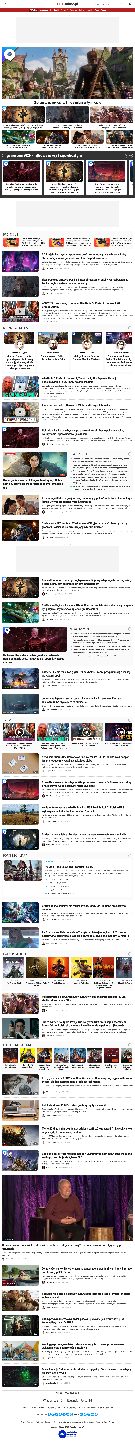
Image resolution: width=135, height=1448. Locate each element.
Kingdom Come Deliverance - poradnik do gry (44, 1059)
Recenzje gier (101, 454)
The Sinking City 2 (13, 970)
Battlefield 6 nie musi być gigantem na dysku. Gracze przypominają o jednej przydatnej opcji (67, 678)
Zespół (91, 1422)
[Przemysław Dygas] (4, 120)
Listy (65, 10)
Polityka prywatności (59, 1422)
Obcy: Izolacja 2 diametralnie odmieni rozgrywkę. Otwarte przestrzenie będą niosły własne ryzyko (67, 1376)
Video (97, 10)
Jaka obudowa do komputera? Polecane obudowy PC (94, 656)
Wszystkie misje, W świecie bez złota (62, 893)
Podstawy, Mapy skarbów (58, 879)
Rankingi (57, 10)
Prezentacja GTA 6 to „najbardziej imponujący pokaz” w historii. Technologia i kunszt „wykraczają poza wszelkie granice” (87, 139)
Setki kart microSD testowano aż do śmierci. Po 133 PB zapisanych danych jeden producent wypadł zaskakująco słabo (67, 763)
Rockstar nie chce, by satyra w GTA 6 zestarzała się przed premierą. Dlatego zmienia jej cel (67, 1300)
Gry (51, 10)
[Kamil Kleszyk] (48, 120)
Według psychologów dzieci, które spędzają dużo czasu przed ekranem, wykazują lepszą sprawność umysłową (67, 1350)
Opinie (81, 10)
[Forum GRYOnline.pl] (71, 1414)
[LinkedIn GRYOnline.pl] (67, 1414)
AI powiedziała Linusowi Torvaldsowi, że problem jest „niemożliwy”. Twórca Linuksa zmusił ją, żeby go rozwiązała (67, 1218)
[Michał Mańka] (4, 96)
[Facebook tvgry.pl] (96, 1414)
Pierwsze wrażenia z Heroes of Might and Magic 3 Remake (67, 412)
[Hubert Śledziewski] (73, 141)
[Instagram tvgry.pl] (88, 1414)
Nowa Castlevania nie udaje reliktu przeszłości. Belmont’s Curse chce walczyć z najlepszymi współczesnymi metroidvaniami (106, 177)
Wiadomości (51, 1401)
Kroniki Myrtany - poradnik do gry (111, 1058)
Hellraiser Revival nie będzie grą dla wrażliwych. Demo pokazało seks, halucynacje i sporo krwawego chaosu (21, 176)
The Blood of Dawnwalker (58, 970)
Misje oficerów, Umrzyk (57, 883)
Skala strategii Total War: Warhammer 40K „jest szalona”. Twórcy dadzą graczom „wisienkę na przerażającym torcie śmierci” (52, 139)
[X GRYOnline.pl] (56, 1414)
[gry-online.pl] (67, 4)
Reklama (85, 1422)
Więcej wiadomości (67, 1393)
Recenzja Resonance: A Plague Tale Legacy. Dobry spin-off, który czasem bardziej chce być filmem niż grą (35, 471)
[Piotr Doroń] (93, 120)
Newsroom (44, 10)
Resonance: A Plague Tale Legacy (36, 971)
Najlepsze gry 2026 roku (56, 1408)
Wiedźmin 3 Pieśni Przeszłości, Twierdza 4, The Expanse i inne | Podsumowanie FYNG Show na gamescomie (67, 386)
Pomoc (111, 1422)
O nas (23, 1422)
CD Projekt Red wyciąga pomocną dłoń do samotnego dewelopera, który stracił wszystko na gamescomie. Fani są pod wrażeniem (67, 261)
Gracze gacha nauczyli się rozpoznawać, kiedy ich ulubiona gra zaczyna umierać (67, 912)
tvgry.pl (67, 720)
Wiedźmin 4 (91, 1408)
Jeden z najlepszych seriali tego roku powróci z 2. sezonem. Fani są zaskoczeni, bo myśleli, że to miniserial (67, 704)
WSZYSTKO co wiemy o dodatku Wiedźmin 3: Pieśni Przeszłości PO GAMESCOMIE (67, 311)
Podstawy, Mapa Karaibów (58, 886)
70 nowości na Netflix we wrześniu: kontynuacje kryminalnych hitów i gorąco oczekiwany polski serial (67, 1275)
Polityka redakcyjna (43, 1422)
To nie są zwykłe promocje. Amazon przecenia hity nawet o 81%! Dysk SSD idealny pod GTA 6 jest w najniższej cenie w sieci (24, 242)
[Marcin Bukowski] (108, 141)
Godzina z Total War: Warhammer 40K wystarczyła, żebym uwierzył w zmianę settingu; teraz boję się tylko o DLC (67, 1160)
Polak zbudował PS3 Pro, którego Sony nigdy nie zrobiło (67, 1110)
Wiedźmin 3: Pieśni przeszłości (33, 1408)
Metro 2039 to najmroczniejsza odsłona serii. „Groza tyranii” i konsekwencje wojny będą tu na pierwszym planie (67, 1135)
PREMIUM (33, 10)
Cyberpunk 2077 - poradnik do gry (27, 1058)
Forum (103, 10)
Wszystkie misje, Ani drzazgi (59, 890)
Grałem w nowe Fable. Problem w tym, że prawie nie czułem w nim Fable (67, 76)
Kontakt (104, 1422)
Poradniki (89, 10)
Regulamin (30, 1422)
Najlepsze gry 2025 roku (76, 1408)
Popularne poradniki (67, 1045)
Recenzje (73, 10)
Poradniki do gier (67, 856)
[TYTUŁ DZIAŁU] (67, 954)
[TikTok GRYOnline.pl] (60, 1414)
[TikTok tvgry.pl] (85, 1414)
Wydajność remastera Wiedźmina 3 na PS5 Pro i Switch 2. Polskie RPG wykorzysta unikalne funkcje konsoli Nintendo (67, 814)
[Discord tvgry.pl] (92, 1414)
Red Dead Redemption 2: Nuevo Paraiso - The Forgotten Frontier (103, 973)
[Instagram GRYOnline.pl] (53, 1414)
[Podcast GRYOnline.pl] (64, 1414)
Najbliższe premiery (105, 1408)
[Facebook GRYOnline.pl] (49, 1414)
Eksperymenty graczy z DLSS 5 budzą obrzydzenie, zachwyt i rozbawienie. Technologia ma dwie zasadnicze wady (67, 117)
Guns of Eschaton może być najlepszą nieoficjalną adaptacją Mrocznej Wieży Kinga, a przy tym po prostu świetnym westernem (23, 117)
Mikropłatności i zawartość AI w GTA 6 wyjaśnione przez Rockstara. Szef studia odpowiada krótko (111, 117)
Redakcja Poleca (67, 328)
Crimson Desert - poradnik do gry (94, 1058)
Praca (98, 1422)
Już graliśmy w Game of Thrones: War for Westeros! (87, 351)
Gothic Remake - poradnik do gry (10, 1058)
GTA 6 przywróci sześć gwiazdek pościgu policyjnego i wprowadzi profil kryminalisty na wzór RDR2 (67, 1325)
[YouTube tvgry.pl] (81, 1414)
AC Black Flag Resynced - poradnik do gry (67, 878)
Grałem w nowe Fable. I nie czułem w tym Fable (53, 351)
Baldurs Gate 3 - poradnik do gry (78, 1058)
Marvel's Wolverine (81, 970)
